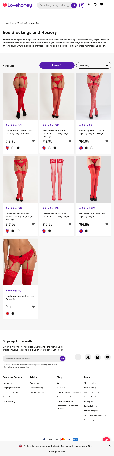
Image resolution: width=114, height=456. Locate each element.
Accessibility (89, 420)
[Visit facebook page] (78, 357)
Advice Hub (34, 383)
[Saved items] (33, 141)
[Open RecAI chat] (106, 440)
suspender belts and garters (16, 42)
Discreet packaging (10, 392)
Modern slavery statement (95, 415)
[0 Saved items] (95, 5)
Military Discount (64, 397)
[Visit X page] (88, 357)
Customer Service (12, 377)
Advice (33, 377)
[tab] (16, 400)
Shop (59, 377)
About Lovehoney (91, 383)
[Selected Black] (18, 148)
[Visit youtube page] (107, 357)
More (87, 377)
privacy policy (23, 367)
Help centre (7, 383)
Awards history (90, 387)
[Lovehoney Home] (17, 5)
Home (5, 23)
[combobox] (57, 5)
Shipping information (11, 387)
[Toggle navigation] (107, 5)
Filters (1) (57, 65)
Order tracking (9, 401)
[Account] (89, 5)
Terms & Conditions (92, 397)
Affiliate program (91, 410)
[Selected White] (13, 148)
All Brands (61, 387)
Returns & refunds (10, 397)
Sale (59, 383)
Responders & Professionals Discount (68, 406)
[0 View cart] (101, 5)
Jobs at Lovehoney (91, 392)
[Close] (109, 446)
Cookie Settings (90, 406)
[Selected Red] (7, 148)
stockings (74, 42)
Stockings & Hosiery (26, 23)
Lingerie (13, 23)
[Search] (74, 5)
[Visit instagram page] (97, 357)
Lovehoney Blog (36, 387)
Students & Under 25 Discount (69, 392)
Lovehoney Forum (37, 392)
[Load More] (23, 148)
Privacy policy (89, 401)
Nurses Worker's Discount (67, 401)
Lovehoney (57, 13)
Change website (57, 451)
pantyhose (38, 45)
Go (62, 358)
